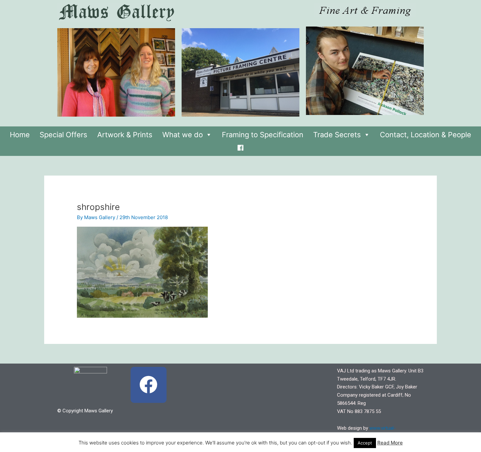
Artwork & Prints (124, 134)
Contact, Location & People (425, 134)
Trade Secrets (337, 134)
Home (20, 134)
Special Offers (63, 134)
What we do (182, 134)
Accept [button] (365, 442)
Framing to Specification (262, 134)
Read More (390, 443)
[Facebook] (240, 146)
